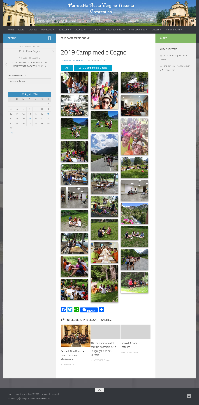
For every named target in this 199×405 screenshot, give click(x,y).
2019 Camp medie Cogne (93, 67)
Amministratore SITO (74, 60)
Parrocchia (46, 29)
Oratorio (94, 29)
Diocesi (155, 29)
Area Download (137, 29)
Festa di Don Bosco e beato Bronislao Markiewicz (72, 355)
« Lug (10, 132)
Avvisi (21, 29)
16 (48, 113)
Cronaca (33, 29)
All (66, 67)
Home (11, 29)
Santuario (64, 29)
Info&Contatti (172, 29)
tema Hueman (43, 398)
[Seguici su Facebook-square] (49, 38)
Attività (79, 29)
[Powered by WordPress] (20, 399)
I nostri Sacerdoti (113, 29)
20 (29, 118)
